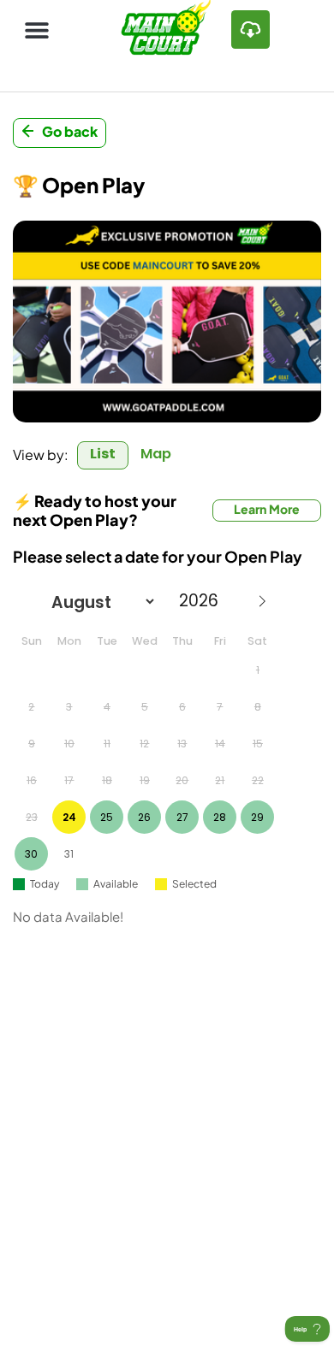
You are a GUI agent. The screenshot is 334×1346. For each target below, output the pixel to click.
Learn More (267, 509)
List (103, 453)
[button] (36, 29)
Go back (70, 131)
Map (155, 453)
